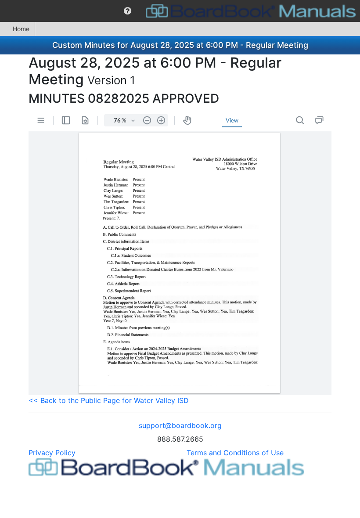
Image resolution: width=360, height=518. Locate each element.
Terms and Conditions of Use (235, 452)
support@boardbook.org (180, 425)
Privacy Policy (52, 452)
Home (21, 28)
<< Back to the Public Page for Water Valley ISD (109, 400)
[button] (127, 11)
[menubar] (180, 11)
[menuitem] (128, 11)
